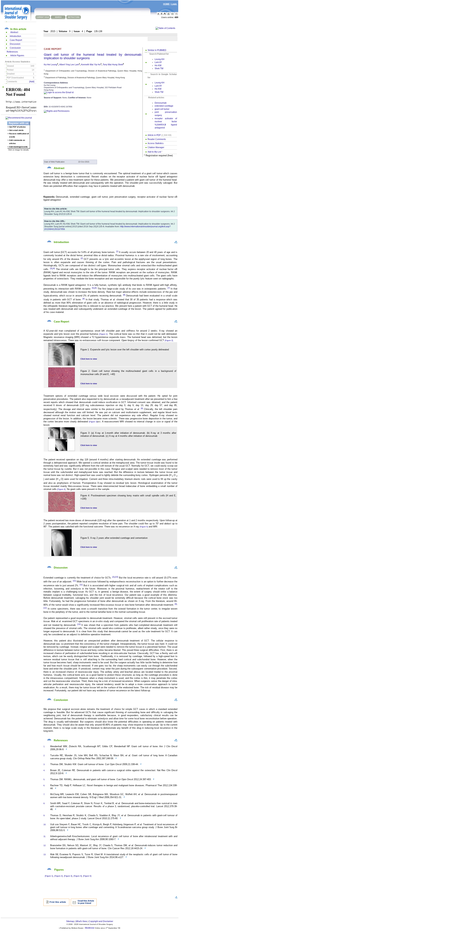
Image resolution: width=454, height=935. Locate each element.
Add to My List (154, 152)
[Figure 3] (93, 422)
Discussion (15, 44)
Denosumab (161, 103)
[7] (169, 288)
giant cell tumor (162, 109)
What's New (81, 921)
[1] (117, 251)
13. (44, 854)
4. (44, 770)
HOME (166, 4)
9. (44, 815)
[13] (79, 624)
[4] (54, 268)
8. (44, 803)
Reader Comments (157, 139)
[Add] (31, 81)
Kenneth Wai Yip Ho (91, 64)
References (12, 52)
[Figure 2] (169, 340)
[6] (96, 288)
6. (44, 785)
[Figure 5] (144, 527)
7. (44, 794)
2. (44, 755)
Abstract (14, 32)
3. (44, 764)
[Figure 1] (103, 334)
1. (44, 746)
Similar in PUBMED (157, 50)
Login (174, 4)
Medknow (89, 928)
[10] (116, 577)
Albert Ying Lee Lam (69, 64)
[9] (83, 299)
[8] (124, 295)
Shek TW (159, 68)
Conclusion (15, 48)
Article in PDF (154, 135)
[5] (93, 288)
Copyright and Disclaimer (101, 921)
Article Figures (17, 55)
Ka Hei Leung (50, 64)
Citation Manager (156, 147)
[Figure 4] (61, 489)
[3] (51, 268)
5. (44, 779)
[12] (45, 608)
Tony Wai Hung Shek (113, 64)
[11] (74, 581)
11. (44, 836)
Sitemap (70, 921)
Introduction (15, 36)
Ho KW (158, 65)
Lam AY (158, 62)
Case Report (16, 40)
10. (44, 824)
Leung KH (159, 59)
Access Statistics (156, 143)
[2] (82, 258)
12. (44, 845)
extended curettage (164, 106)
